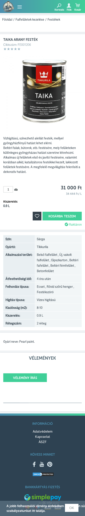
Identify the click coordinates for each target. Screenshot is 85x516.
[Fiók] (69, 5)
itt (33, 511)
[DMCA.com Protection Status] (43, 474)
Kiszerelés (10, 201)
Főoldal (7, 19)
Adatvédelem (43, 431)
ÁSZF (42, 441)
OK (71, 508)
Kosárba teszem (62, 216)
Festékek (54, 19)
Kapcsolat (42, 436)
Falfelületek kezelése (29, 19)
